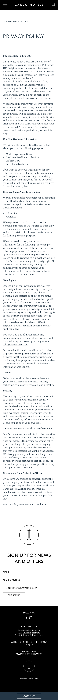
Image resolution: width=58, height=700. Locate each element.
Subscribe (14, 595)
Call (53, 4)
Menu (5, 5)
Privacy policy (29, 588)
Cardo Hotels (10, 22)
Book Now (29, 696)
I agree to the (22, 588)
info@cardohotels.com (15, 344)
